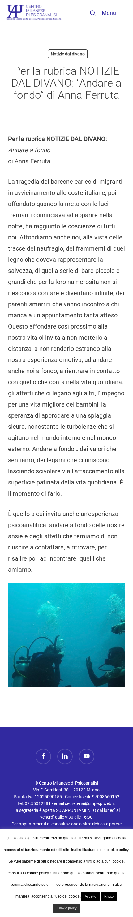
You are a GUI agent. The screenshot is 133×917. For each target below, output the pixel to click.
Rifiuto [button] (109, 896)
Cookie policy (67, 908)
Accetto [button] (90, 896)
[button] (114, 12)
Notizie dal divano (68, 53)
